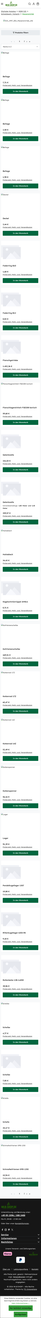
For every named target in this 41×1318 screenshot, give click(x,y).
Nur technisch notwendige (20, 1308)
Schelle (6, 1122)
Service (5, 1234)
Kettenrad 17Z (9, 696)
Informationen (9, 1238)
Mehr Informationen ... (20, 1303)
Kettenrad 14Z (9, 743)
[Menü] (2, 4)
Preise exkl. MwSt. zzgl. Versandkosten (17, 85)
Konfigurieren (20, 1314)
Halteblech (8, 554)
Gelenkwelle (8, 455)
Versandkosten (19, 1277)
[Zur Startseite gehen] (15, 4)
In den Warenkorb (20, 91)
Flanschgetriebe (10, 360)
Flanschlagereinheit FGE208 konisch (20, 407)
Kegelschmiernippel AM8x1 (15, 602)
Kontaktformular (22, 1223)
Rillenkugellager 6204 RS (14, 933)
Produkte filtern (21, 33)
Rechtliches (7, 1242)
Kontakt (35, 1269)
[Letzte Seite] (29, 41)
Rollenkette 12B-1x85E (13, 980)
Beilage (6, 76)
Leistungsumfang (21, 1269)
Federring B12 (9, 313)
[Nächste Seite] (26, 41)
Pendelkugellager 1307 (13, 885)
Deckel (6, 218)
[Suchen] (29, 4)
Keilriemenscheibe (11, 649)
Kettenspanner (10, 791)
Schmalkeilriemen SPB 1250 (16, 1169)
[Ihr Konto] (34, 4)
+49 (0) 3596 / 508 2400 (13, 1215)
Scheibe (6, 1027)
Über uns (6, 1269)
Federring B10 (9, 265)
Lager (5, 838)
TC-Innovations (30, 1289)
